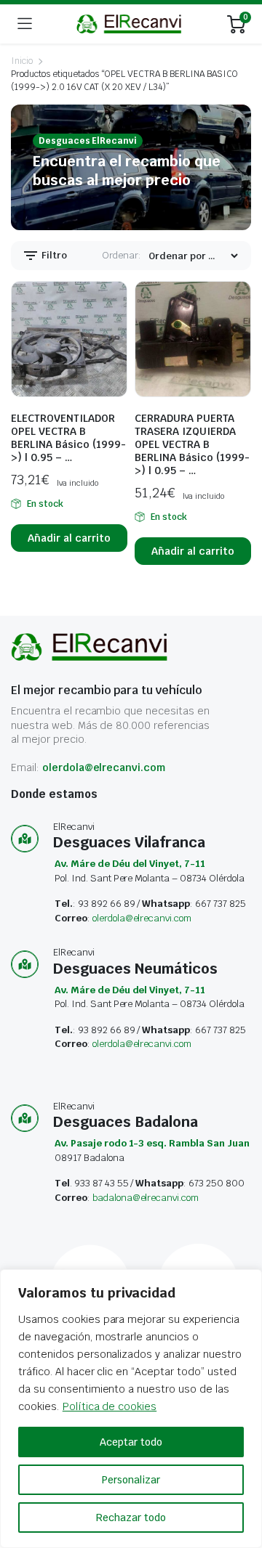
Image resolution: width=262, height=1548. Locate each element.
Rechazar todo (131, 1517)
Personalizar (131, 1479)
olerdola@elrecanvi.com (103, 767)
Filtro (53, 255)
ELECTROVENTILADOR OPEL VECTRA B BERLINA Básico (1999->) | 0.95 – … (68, 438)
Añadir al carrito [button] (69, 538)
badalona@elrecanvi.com (145, 1197)
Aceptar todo (131, 1442)
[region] (131, 1408)
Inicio (22, 61)
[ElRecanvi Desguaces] (129, 24)
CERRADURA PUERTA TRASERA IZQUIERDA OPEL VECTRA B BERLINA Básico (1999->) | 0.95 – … (192, 444)
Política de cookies (109, 1406)
